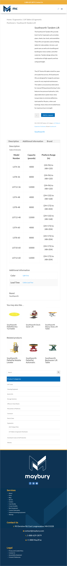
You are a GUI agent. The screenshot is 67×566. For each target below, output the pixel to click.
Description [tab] (13, 141)
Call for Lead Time (28, 282)
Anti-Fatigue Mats (14, 427)
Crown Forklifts (13, 506)
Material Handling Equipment (17, 512)
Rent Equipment (13, 508)
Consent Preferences (15, 557)
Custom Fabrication (14, 510)
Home (9, 19)
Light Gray (26, 275)
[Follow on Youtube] (36, 483)
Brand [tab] (49, 141)
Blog (10, 497)
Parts (10, 495)
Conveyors (10, 413)
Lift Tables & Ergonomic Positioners (18, 431)
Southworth (53, 126)
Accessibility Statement (15, 555)
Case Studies (12, 504)
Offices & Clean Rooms (13, 404)
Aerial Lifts (10, 394)
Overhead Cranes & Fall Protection (16, 437)
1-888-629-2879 (29, 2)
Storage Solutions (12, 399)
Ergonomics (17, 19)
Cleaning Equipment (12, 389)
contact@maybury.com (34, 531)
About (10, 493)
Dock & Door (10, 418)
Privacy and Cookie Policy (16, 551)
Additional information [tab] (33, 141)
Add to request (48, 115)
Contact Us (39, 2)
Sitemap (11, 514)
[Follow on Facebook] (30, 483)
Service (11, 499)
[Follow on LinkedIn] (33, 483)
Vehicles (9, 442)
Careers (11, 502)
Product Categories (14, 379)
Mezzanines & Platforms (13, 408)
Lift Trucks (10, 384)
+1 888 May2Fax (34, 540)
